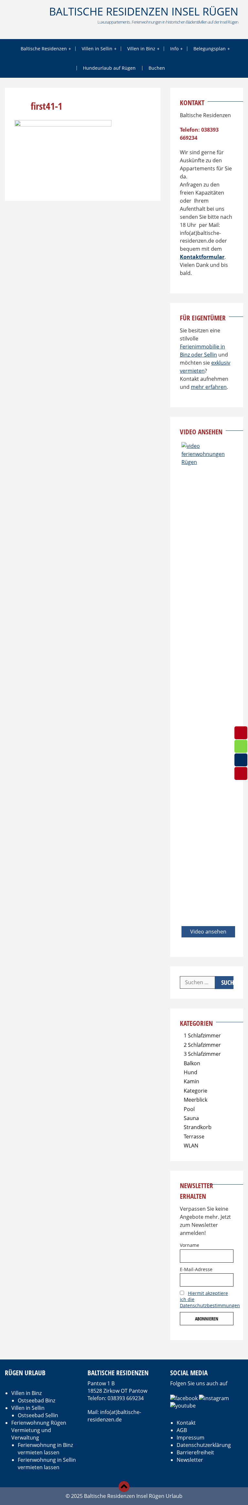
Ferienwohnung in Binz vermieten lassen (45, 1448)
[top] (124, 1486)
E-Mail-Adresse (196, 1269)
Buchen (157, 68)
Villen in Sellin (97, 48)
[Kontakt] (240, 759)
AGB (182, 1430)
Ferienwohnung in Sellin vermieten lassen (47, 1463)
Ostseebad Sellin (38, 1415)
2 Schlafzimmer (202, 1044)
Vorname (189, 1245)
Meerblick (195, 1099)
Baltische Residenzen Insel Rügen (143, 11)
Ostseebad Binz (36, 1400)
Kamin (191, 1081)
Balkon (192, 1063)
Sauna (191, 1118)
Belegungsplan (209, 48)
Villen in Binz (141, 48)
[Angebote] (240, 732)
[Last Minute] (240, 746)
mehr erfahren (209, 386)
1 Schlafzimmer (202, 1035)
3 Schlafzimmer (202, 1053)
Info (174, 48)
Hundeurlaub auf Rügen (109, 68)
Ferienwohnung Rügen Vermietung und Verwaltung (38, 1430)
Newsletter (190, 1459)
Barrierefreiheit (195, 1452)
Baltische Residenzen (44, 48)
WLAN (191, 1145)
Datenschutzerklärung (204, 1445)
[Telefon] (240, 773)
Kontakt (186, 1422)
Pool (189, 1109)
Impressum (190, 1437)
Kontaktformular (202, 256)
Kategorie (195, 1090)
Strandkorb (198, 1127)
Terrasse (194, 1136)
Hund (190, 1072)
